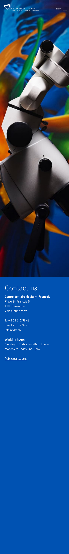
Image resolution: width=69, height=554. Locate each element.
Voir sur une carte (16, 311)
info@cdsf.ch (13, 330)
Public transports (16, 358)
